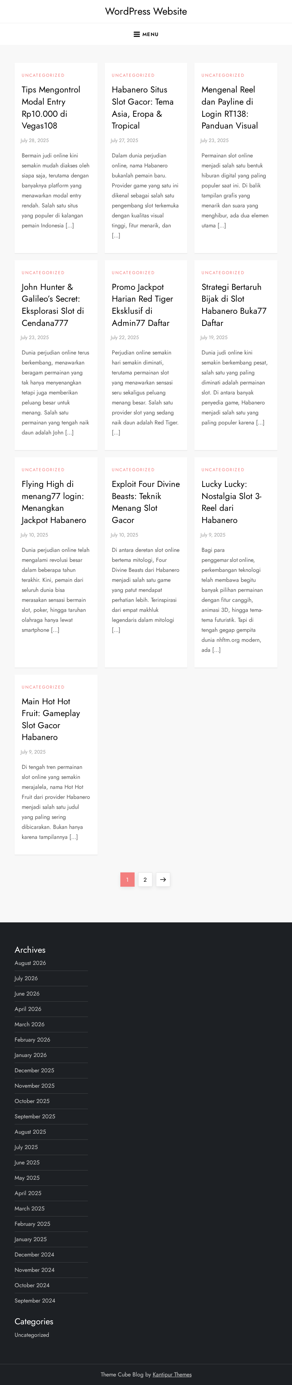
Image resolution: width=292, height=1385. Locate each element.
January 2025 (31, 1239)
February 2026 (32, 1040)
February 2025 (32, 1224)
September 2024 (35, 1300)
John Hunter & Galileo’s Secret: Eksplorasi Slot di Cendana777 (53, 305)
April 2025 (28, 1193)
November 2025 (34, 1086)
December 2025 (34, 1070)
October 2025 (32, 1101)
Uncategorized (43, 76)
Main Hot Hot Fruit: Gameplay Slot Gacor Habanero (51, 719)
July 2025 (26, 1147)
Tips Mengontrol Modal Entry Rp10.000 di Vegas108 (51, 107)
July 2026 (26, 978)
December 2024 (34, 1254)
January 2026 (31, 1055)
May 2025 (27, 1178)
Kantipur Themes (172, 1374)
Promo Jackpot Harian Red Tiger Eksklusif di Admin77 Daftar (142, 305)
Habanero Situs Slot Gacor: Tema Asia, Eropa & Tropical (143, 107)
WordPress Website (146, 11)
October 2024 (32, 1285)
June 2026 (27, 993)
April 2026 (28, 1009)
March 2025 (30, 1208)
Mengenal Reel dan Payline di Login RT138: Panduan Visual (230, 107)
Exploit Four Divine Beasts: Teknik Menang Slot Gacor (146, 502)
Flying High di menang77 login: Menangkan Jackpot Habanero (54, 502)
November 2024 (34, 1270)
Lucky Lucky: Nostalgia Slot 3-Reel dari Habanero (231, 502)
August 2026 (30, 963)
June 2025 (27, 1162)
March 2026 (30, 1024)
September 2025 (35, 1116)
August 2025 (30, 1132)
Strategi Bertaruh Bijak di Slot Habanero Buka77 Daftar (234, 305)
